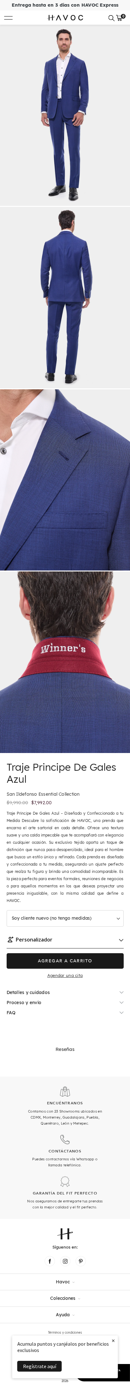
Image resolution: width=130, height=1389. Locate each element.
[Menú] (8, 17)
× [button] (113, 1340)
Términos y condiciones (65, 1332)
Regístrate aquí (39, 1366)
